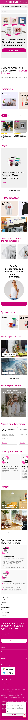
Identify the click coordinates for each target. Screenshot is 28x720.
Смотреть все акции (14, 190)
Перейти (4, 442)
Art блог (3, 599)
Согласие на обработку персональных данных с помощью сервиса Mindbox (13, 698)
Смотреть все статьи (14, 532)
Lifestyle (3, 610)
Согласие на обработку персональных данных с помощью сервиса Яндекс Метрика (13, 694)
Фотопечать (4, 597)
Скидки (22, 115)
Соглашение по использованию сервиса (14, 689)
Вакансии (3, 615)
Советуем (11, 115)
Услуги (3, 647)
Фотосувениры (5, 612)
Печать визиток (5, 604)
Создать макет (14, 303)
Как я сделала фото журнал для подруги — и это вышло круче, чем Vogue (13, 527)
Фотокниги (6, 6)
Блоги (2, 651)
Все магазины (5, 655)
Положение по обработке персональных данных (14, 701)
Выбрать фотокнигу (14, 50)
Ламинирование (5, 607)
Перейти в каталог (14, 378)
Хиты (4, 115)
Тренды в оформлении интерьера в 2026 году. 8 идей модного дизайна (12, 506)
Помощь (3, 658)
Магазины (3, 602)
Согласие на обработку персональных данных (14, 691)
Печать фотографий (16, 6)
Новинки (17, 115)
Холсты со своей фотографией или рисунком (13, 391)
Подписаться (14, 640)
